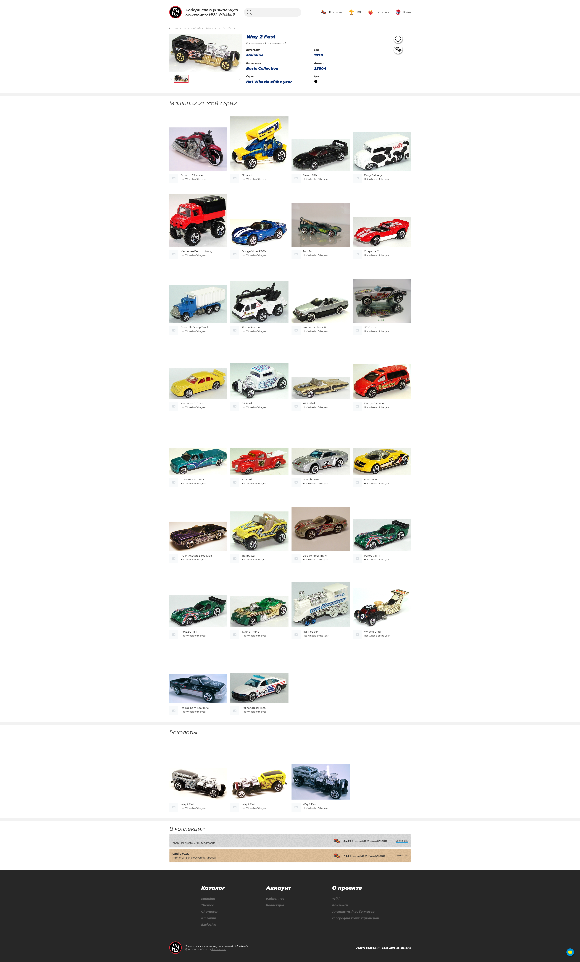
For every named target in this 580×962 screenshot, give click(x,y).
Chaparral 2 (371, 251)
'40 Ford (247, 479)
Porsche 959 (311, 479)
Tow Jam (308, 251)
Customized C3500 (193, 479)
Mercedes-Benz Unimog (196, 251)
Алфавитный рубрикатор (353, 911)
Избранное (275, 898)
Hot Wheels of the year (269, 82)
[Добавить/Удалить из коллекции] (398, 49)
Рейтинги (340, 905)
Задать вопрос (366, 947)
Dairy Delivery (373, 175)
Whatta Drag (372, 631)
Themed (207, 905)
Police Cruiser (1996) (254, 707)
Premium (208, 918)
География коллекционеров (355, 918)
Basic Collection (262, 68)
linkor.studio (218, 949)
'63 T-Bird (309, 403)
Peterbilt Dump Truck (195, 327)
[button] (171, 79)
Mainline (208, 898)
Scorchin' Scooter (192, 175)
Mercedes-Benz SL (315, 327)
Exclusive (208, 924)
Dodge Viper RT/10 (254, 251)
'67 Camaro (371, 327)
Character (209, 911)
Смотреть (402, 840)
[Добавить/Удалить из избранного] (398, 38)
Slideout (247, 175)
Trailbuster (248, 555)
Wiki (335, 898)
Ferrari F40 (310, 175)
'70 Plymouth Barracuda (196, 555)
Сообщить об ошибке (396, 947)
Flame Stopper (251, 327)
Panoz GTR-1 (372, 555)
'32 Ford (247, 403)
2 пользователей (275, 43)
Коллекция (275, 905)
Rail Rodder (310, 631)
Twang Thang (250, 631)
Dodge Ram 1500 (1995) (195, 707)
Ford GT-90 (371, 479)
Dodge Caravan (374, 403)
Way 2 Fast (187, 804)
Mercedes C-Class (192, 403)
